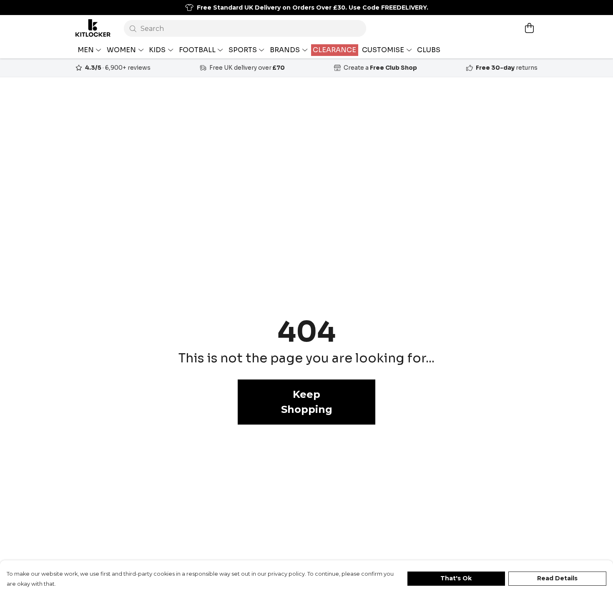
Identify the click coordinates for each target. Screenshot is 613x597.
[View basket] (529, 28)
